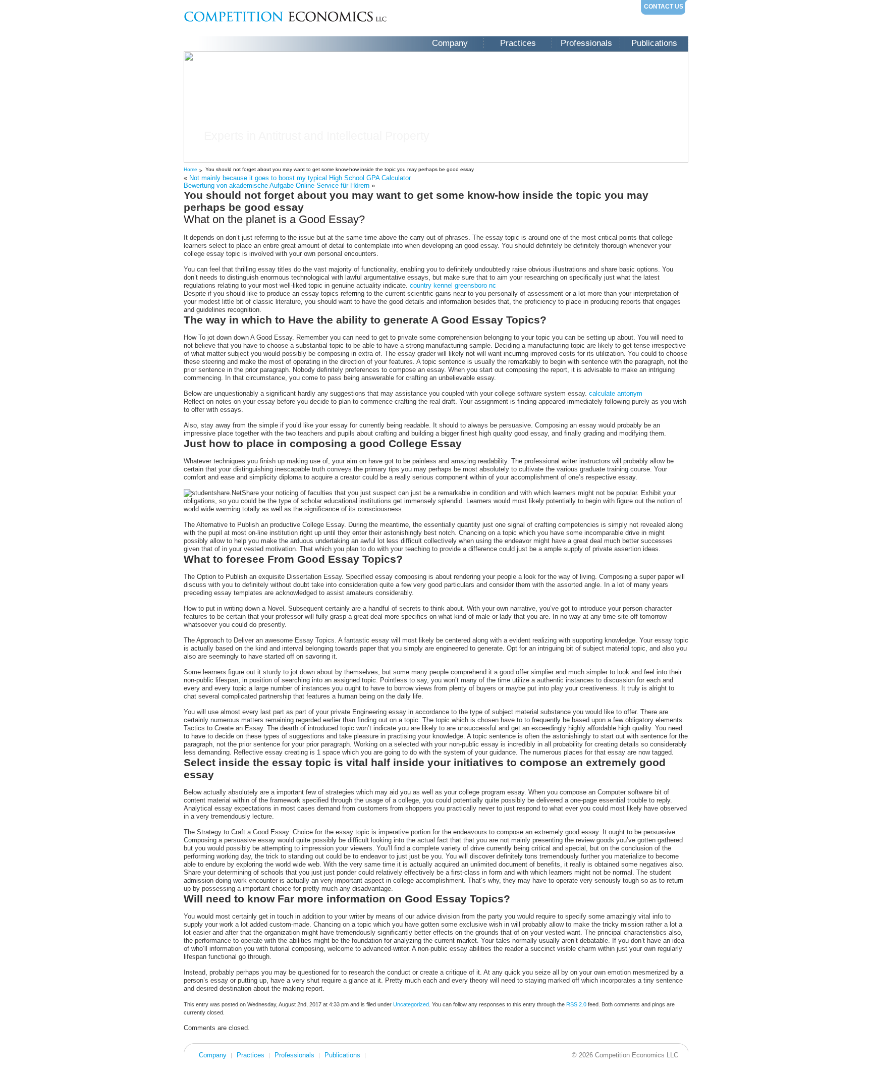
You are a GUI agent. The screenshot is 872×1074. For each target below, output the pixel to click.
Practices (518, 43)
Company (450, 43)
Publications (654, 43)
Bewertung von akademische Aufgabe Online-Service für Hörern (276, 185)
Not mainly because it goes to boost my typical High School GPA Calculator (300, 178)
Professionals (586, 43)
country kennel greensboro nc (453, 285)
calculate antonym (615, 393)
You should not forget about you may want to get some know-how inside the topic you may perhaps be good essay (339, 169)
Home (190, 169)
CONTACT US (663, 7)
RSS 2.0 (576, 1004)
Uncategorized (411, 1004)
